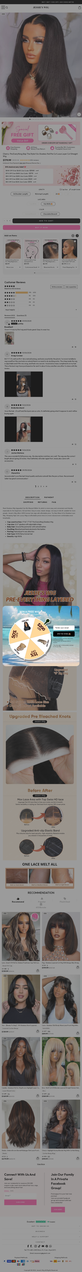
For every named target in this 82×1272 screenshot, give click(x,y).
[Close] (76, 608)
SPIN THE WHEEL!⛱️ (64, 634)
